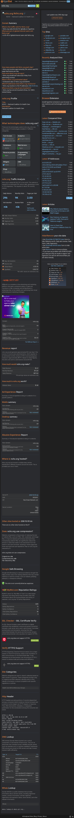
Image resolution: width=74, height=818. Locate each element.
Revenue (9, 348)
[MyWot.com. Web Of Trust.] (4, 590)
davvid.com (46, 86)
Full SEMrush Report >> (32, 342)
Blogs (5, 169)
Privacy (40, 816)
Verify (12, 648)
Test (37, 666)
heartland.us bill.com (49, 129)
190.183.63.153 (46, 194)
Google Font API (10, 141)
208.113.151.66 (33, 86)
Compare (32, 6)
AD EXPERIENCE (44, 1)
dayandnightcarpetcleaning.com (52, 84)
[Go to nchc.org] (24, 13)
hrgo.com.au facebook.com (52, 124)
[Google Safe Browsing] (3, 583)
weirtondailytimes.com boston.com (54, 131)
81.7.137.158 (45, 187)
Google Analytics (25, 139)
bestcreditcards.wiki (48, 64)
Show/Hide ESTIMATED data (55, 239)
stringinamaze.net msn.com (52, 136)
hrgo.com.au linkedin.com (51, 122)
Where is (14, 459)
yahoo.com (64, 48)
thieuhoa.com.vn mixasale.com (53, 147)
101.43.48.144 (46, 176)
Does (17, 531)
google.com (49, 36)
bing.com (48, 45)
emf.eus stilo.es (48, 145)
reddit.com (63, 43)
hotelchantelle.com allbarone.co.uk (54, 133)
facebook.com (50, 38)
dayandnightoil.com (48, 68)
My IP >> (69, 198)
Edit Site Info (6, 117)
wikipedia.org (49, 50)
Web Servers (22, 145)
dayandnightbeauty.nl (49, 77)
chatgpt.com (49, 48)
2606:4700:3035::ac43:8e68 (51, 167)
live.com (63, 50)
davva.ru (45, 73)
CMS (19, 162)
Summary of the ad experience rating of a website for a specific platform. (19, 396)
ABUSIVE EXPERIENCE (53, 1)
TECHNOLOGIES (62, 1)
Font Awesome (9, 139)
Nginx (21, 148)
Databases (7, 145)
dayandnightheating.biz (49, 66)
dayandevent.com (48, 89)
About (45, 816)
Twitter (7, 165)
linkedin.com (64, 45)
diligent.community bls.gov (51, 154)
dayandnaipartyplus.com (50, 79)
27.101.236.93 (46, 174)
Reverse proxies (9, 152)
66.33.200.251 (46, 163)
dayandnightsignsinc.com (50, 93)
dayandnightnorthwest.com (51, 75)
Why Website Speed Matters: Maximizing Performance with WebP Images (59, 211)
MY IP (68, 1)
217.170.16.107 (46, 183)
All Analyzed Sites (27, 816)
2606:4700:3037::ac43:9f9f (51, 172)
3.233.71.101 (46, 169)
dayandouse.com (47, 91)
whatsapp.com (65, 52)
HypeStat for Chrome (58, 112)
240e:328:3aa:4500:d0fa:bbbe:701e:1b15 (55, 165)
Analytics (21, 136)
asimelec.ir (45, 82)
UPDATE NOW (57, 18)
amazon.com (64, 40)
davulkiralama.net (47, 70)
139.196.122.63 (46, 181)
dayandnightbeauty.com (50, 61)
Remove (48, 249)
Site (9, 672)
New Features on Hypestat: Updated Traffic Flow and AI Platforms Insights (59, 219)
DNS (8, 737)
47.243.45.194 (46, 178)
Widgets (6, 162)
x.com (47, 40)
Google (12, 569)
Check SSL (34, 640)
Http (8, 696)
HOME (16, 1)
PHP (21, 157)
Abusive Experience (15, 435)
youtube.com (64, 36)
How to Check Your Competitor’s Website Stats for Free (60, 227)
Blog (35, 816)
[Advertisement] (20, 51)
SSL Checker (19, 621)
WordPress (23, 165)
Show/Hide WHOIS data (53, 245)
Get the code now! (57, 266)
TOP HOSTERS (37, 1)
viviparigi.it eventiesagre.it (51, 127)
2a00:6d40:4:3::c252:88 (50, 185)
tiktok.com (48, 43)
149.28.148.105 (47, 192)
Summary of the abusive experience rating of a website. (19, 438)
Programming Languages (23, 153)
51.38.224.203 (46, 190)
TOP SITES (20, 1)
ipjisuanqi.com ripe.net (50, 149)
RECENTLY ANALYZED (28, 1)
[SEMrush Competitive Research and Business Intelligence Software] (10, 280)
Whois (8, 788)
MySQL (7, 148)
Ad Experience (12, 392)
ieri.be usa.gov (47, 142)
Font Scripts (7, 136)
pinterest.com (50, 52)
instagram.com (65, 38)
